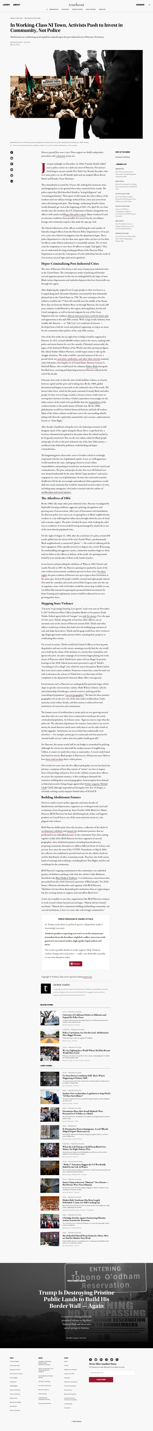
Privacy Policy (68, 1390)
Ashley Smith (68, 1157)
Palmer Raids (92, 366)
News (64, 1091)
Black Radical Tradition (66, 878)
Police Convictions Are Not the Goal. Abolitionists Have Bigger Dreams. (86, 1034)
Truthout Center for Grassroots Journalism (70, 1399)
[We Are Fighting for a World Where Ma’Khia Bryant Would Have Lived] (49, 1053)
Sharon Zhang (68, 1103)
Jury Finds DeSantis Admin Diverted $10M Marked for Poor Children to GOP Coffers (125, 199)
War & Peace (13, 1406)
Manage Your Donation (70, 1370)
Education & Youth (15, 1370)
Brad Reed (67, 1228)
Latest (6, 4)
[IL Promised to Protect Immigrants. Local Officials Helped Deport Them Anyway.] (49, 1132)
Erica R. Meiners (68, 1192)
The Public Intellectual (44, 1386)
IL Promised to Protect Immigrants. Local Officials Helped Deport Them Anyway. (85, 1130)
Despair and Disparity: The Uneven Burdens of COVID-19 (45, 1370)
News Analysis (16, 18)
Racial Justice (13, 1398)
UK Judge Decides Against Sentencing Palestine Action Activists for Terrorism (84, 1219)
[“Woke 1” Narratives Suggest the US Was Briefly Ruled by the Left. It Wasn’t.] (49, 1168)
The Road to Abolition (122, 157)
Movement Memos (43, 1390)
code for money (89, 616)
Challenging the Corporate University (44, 1398)
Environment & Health (16, 1374)
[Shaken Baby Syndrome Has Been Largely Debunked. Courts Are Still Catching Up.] (49, 1203)
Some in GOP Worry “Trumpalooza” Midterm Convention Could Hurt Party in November (125, 212)
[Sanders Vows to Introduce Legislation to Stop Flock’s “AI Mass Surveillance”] (49, 1097)
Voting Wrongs (42, 1394)
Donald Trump (77, 9)
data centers (91, 9)
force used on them (54, 759)
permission (87, 976)
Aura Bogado (68, 1139)
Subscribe (67, 1378)
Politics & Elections (75, 1162)
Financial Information (70, 1386)
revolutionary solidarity (51, 831)
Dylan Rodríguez (68, 1025)
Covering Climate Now (44, 1403)
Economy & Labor (15, 1365)
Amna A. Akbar (68, 1060)
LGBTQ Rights (14, 1386)
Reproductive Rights (15, 1402)
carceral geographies (74, 695)
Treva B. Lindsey (78, 1060)
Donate (140, 4)
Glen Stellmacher (69, 1121)
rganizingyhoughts (79, 1174)
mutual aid (71, 831)
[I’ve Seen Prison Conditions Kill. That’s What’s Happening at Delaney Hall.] (49, 1079)
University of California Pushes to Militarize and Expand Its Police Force (84, 1016)
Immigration (53, 9)
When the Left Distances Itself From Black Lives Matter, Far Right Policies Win (84, 1148)
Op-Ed (65, 1012)
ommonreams (76, 1228)
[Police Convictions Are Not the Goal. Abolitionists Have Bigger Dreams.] (49, 1036)
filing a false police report (74, 214)
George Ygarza (17, 42)
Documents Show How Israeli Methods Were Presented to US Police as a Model (83, 1112)
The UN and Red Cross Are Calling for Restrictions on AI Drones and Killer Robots (124, 226)
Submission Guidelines (70, 1382)
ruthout (26, 42)
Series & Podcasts (15, 1410)
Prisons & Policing (32, 18)
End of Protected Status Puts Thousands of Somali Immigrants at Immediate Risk (125, 174)
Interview (66, 1030)
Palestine (65, 9)
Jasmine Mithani (68, 1246)
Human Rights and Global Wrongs (45, 1376)
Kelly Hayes (67, 1041)
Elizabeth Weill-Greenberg (71, 1210)
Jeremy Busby (68, 1086)
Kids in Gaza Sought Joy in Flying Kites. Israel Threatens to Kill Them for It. (126, 186)
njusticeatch (77, 1139)
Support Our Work (69, 1374)
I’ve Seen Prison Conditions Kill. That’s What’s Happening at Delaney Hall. (125, 238)
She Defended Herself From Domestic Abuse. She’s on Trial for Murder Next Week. (86, 1237)
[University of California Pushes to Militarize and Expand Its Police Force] (49, 1018)
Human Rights (14, 1378)
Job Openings (68, 1404)
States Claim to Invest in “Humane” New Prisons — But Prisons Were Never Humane (86, 1183)
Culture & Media (14, 1361)
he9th (76, 1246)
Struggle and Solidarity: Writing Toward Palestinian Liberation (44, 1363)
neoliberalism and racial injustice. (56, 492)
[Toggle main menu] (149, 5)
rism (76, 1121)
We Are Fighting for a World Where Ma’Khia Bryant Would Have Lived (86, 1052)
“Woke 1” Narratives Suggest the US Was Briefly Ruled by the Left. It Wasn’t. (84, 1166)
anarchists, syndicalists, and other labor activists (78, 359)
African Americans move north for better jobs (88, 316)
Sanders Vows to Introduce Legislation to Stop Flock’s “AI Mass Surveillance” (87, 1094)
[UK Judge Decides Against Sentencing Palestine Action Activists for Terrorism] (49, 1221)
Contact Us (67, 1408)
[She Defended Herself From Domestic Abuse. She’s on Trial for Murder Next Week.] (49, 1239)
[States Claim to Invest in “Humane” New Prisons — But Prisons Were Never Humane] (49, 1185)
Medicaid (102, 9)
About (16, 4)
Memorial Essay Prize (70, 1394)
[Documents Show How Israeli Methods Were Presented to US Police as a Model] (49, 1114)
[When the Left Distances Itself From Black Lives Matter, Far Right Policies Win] (49, 1150)
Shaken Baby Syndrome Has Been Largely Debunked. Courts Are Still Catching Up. (81, 1201)
